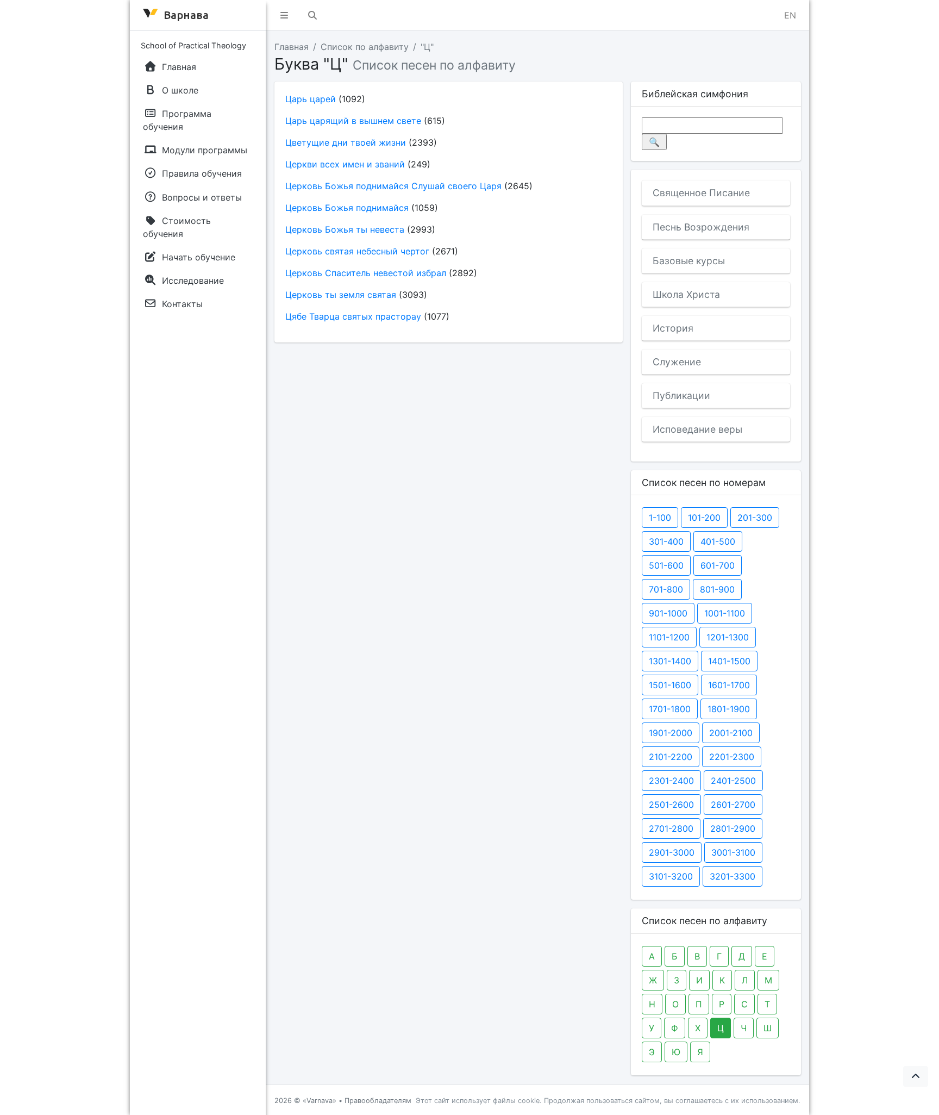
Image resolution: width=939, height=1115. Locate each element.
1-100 (660, 517)
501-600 (666, 565)
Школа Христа (686, 294)
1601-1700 (729, 685)
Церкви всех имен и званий (345, 164)
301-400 (666, 541)
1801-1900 (729, 708)
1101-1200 (669, 637)
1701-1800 (670, 708)
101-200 (704, 517)
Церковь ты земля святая (340, 294)
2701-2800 (671, 828)
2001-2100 (731, 732)
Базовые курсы (689, 260)
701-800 (666, 589)
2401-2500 (733, 780)
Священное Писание (701, 192)
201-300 (754, 517)
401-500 (717, 541)
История (673, 328)
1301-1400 (670, 661)
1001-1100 (724, 613)
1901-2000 (670, 732)
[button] (284, 15)
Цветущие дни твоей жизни (345, 142)
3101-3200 (671, 876)
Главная (291, 46)
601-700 (717, 565)
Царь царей (310, 99)
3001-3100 (733, 852)
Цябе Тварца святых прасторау (353, 316)
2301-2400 (671, 780)
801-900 (717, 589)
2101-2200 (670, 756)
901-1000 (668, 613)
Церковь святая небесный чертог (357, 251)
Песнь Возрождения (701, 227)
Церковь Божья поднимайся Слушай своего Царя (393, 185)
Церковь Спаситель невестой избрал (365, 272)
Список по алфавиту (365, 46)
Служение (677, 361)
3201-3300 (732, 876)
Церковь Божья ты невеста (344, 229)
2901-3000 (671, 852)
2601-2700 (733, 804)
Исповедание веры (697, 429)
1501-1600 (670, 685)
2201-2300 (731, 756)
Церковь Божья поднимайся (347, 207)
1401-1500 (729, 661)
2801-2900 (732, 828)
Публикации (681, 395)
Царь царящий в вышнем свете (353, 120)
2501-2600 (671, 804)
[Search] (312, 15)
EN (790, 15)
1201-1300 (727, 637)
